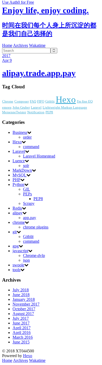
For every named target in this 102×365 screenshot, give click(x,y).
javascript (20, 251)
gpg (16, 246)
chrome (19, 222)
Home (7, 45)
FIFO (40, 101)
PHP (16, 180)
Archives (20, 45)
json (26, 260)
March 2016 (23, 337)
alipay (17, 213)
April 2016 (22, 332)
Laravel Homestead (39, 156)
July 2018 (21, 290)
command (31, 146)
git (15, 232)
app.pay (29, 217)
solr (26, 165)
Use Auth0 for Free (18, 2)
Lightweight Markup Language (65, 107)
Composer (21, 101)
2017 (6, 55)
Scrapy (29, 203)
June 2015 (21, 342)
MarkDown (22, 170)
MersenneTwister (14, 112)
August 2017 (23, 313)
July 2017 (21, 318)
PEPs (27, 194)
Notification (35, 112)
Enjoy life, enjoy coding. (45, 10)
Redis (17, 208)
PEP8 (49, 112)
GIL (26, 189)
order (27, 137)
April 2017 (22, 328)
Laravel (36, 107)
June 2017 (21, 323)
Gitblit (50, 101)
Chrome (7, 101)
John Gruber (21, 107)
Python (18, 184)
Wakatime (37, 45)
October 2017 (24, 309)
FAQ (33, 101)
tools (16, 269)
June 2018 (21, 294)
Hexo (66, 99)
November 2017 (26, 304)
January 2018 (24, 299)
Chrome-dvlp (34, 255)
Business (20, 132)
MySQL (19, 175)
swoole (18, 265)
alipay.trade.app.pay (39, 73)
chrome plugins (35, 227)
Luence (19, 161)
